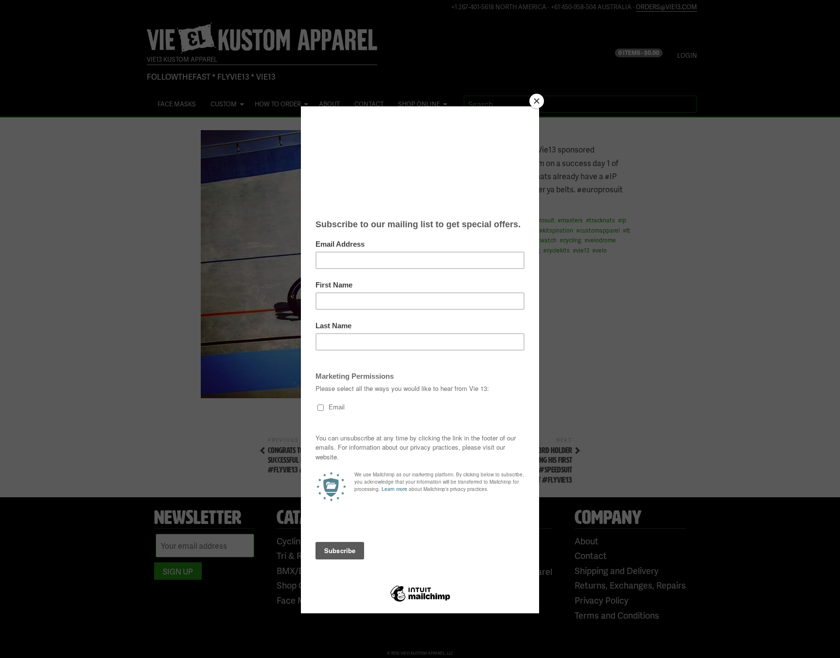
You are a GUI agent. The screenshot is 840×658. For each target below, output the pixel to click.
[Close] (536, 101)
